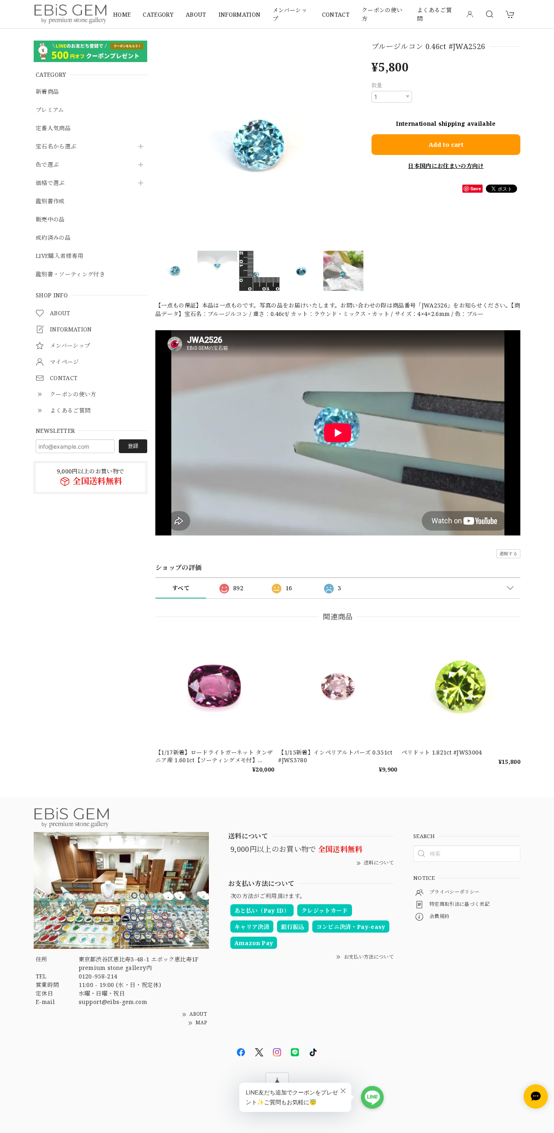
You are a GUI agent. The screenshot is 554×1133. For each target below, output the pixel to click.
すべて (180, 588)
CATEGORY (158, 14)
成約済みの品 (53, 237)
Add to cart (446, 144)
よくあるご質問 (434, 14)
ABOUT (196, 14)
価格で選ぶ (50, 183)
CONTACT (336, 14)
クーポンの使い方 (382, 14)
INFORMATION (240, 14)
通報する (508, 553)
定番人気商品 (53, 128)
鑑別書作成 (50, 201)
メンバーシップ (290, 14)
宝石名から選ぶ (56, 146)
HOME (122, 14)
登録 (133, 446)
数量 (376, 85)
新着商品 (47, 91)
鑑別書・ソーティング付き (70, 274)
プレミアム (50, 110)
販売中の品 (50, 219)
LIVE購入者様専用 (59, 256)
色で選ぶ (47, 164)
